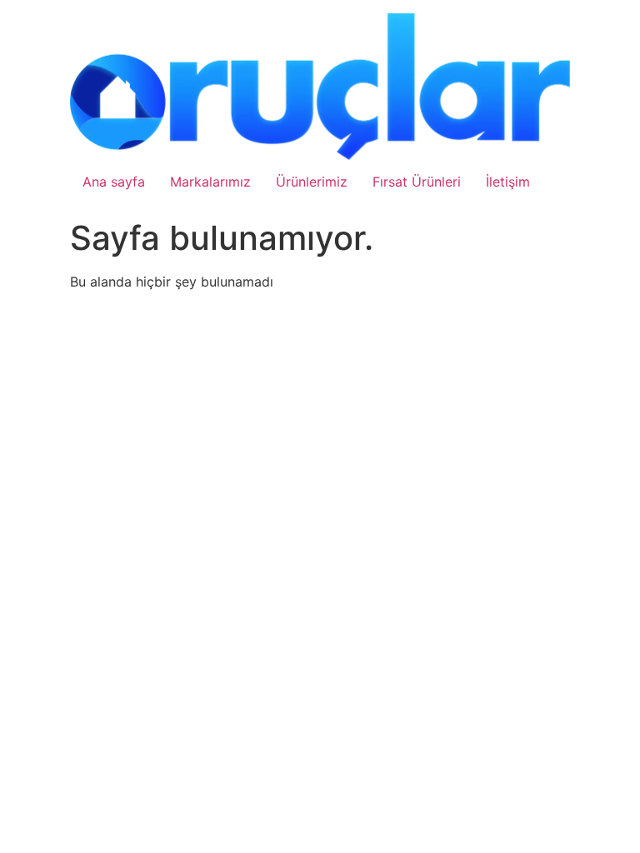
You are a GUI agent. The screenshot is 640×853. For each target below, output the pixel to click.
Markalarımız (210, 181)
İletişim (508, 181)
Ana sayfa (113, 181)
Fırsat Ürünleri (416, 181)
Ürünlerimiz (312, 181)
